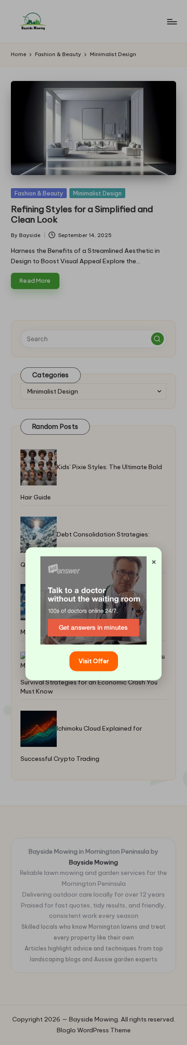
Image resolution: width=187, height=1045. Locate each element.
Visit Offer (94, 661)
